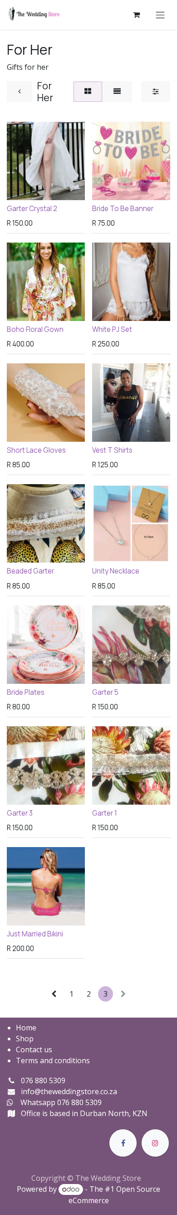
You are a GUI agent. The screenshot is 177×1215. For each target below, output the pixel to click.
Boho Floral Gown (35, 329)
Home (26, 1028)
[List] (117, 91)
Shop (25, 1039)
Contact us (34, 1049)
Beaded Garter (30, 571)
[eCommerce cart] (136, 14)
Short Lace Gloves (36, 450)
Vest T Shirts (112, 450)
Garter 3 (20, 813)
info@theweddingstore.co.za (69, 1091)
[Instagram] (155, 1143)
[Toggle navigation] (160, 15)
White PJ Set (112, 329)
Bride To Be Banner (122, 208)
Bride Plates (25, 692)
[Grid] (88, 91)
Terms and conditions (53, 1060)
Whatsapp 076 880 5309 (61, 1102)
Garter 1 (104, 813)
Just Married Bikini (35, 934)
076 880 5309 (43, 1080)
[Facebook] (123, 1143)
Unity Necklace (115, 571)
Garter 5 (105, 692)
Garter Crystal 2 (32, 208)
